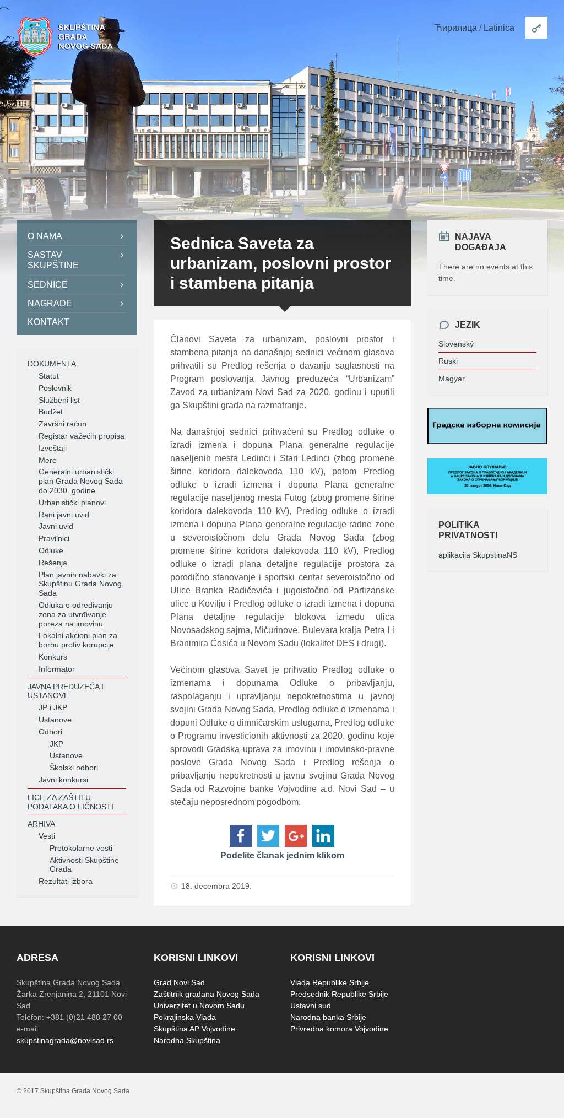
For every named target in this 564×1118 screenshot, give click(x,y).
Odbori (50, 731)
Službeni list (59, 400)
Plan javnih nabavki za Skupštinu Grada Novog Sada (80, 584)
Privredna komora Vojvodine (339, 1028)
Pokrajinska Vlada (185, 1017)
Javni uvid (56, 526)
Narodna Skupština (187, 1040)
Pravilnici (54, 538)
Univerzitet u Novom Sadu (199, 1005)
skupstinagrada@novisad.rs (65, 1040)
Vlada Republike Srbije (329, 982)
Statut (49, 375)
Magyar (451, 378)
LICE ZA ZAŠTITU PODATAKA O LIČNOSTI (70, 802)
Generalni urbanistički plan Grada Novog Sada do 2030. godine (81, 481)
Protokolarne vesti (81, 848)
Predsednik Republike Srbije (339, 994)
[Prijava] (536, 28)
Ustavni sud (310, 1005)
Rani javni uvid (64, 514)
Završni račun (62, 423)
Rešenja (53, 562)
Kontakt (48, 322)
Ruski (448, 361)
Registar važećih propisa (81, 435)
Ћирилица (456, 28)
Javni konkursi (63, 779)
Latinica (499, 28)
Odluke (51, 550)
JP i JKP (53, 707)
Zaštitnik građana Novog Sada (206, 994)
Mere (48, 460)
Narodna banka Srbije (328, 1017)
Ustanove (55, 719)
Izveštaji (53, 448)
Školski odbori (74, 767)
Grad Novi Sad (179, 982)
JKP (56, 743)
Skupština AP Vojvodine (194, 1028)
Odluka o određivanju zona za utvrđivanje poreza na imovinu (76, 614)
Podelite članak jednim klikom (282, 855)
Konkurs (53, 656)
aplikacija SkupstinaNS (477, 554)
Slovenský (456, 343)
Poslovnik (55, 388)
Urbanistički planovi (72, 502)
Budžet (51, 411)
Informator (57, 669)
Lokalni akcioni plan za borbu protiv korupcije (78, 640)
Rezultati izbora (66, 881)
